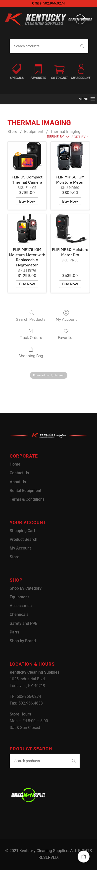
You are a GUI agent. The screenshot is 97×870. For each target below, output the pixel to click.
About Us (18, 481)
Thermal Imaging (65, 131)
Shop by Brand (23, 640)
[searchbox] (49, 46)
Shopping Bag (30, 355)
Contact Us (19, 473)
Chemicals (19, 614)
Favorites (66, 337)
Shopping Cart (22, 530)
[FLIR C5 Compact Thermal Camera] (27, 156)
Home (15, 464)
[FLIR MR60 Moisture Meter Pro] (70, 228)
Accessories (21, 605)
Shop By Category (26, 588)
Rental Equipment (25, 490)
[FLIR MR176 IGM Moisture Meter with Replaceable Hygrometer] (27, 228)
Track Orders (31, 337)
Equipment (34, 131)
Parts (14, 632)
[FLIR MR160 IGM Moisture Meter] (70, 156)
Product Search (23, 539)
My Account (66, 319)
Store (12, 131)
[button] (83, 99)
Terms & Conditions (27, 499)
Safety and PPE (23, 623)
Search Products (31, 319)
